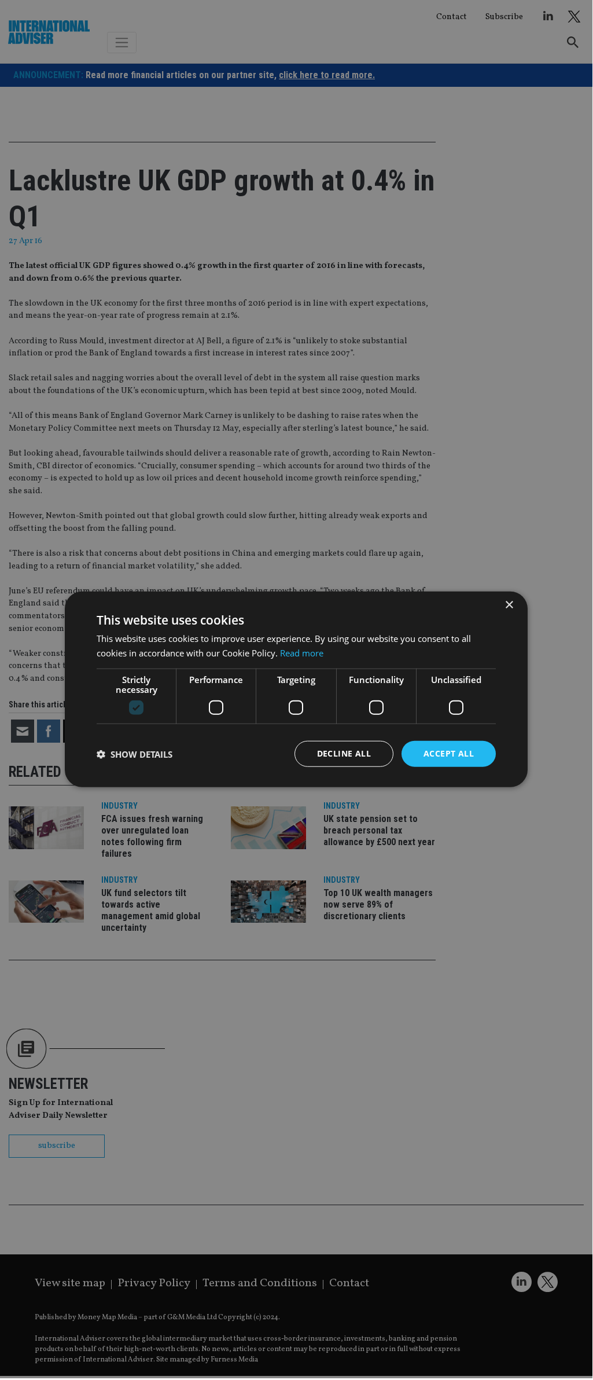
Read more (301, 652)
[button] (134, 753)
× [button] (508, 604)
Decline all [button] (344, 753)
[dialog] (296, 689)
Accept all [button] (448, 753)
